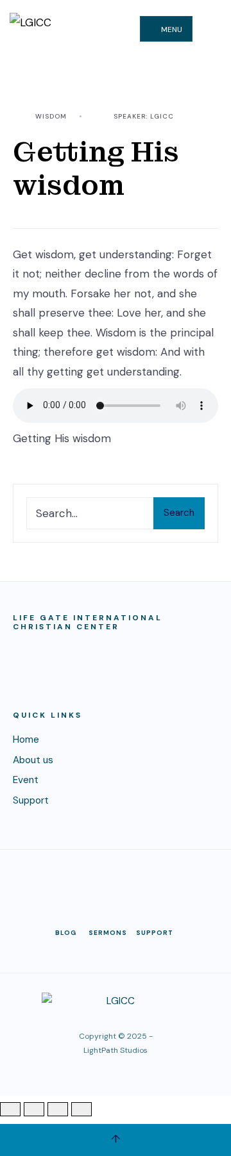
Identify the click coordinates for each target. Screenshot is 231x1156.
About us (33, 760)
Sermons (108, 933)
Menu (170, 29)
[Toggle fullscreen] (34, 1109)
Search (179, 512)
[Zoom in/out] (10, 1109)
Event (25, 779)
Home (26, 739)
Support (31, 800)
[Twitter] (83, 883)
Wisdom (51, 116)
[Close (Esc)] (81, 1109)
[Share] (57, 1109)
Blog (65, 933)
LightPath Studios (115, 1050)
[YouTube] (115, 883)
